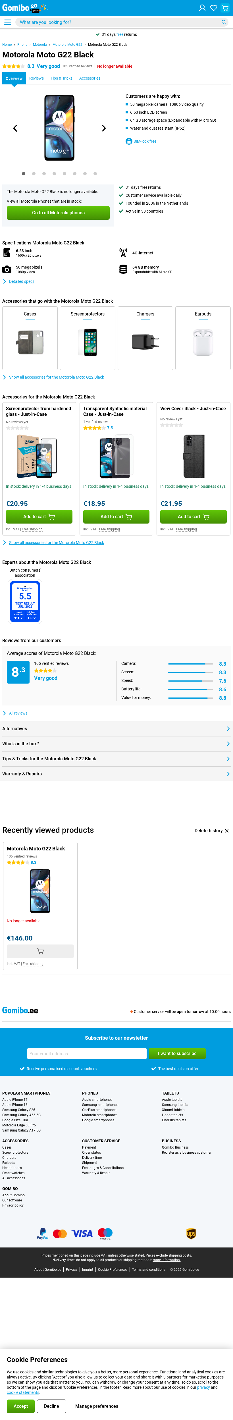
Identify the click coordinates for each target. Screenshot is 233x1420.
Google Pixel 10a (15, 1120)
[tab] (23, 173)
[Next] (103, 128)
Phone (22, 45)
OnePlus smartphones (99, 1110)
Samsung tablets (175, 1105)
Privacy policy (13, 1205)
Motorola (40, 45)
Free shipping (32, 529)
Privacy (71, 1270)
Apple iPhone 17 (15, 1100)
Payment (89, 1147)
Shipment (89, 1163)
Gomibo (10, 1188)
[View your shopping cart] (225, 8)
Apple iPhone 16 (15, 1105)
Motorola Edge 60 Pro (19, 1125)
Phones (90, 1093)
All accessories (13, 1178)
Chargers (9, 1158)
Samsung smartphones (100, 1105)
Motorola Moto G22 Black (107, 45)
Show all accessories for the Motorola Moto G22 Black (56, 377)
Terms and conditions (148, 1270)
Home (7, 45)
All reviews (18, 713)
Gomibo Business (175, 1147)
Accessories (15, 1141)
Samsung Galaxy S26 (18, 1110)
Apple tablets (172, 1100)
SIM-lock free (145, 141)
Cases (7, 1147)
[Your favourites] (213, 8)
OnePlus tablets (174, 1120)
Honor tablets (172, 1115)
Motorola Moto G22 (67, 45)
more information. (167, 1260)
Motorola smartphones (99, 1115)
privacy (203, 1387)
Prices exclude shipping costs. (169, 1255)
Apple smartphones (97, 1100)
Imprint (87, 1270)
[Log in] (202, 8)
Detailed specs (21, 281)
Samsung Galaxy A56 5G (21, 1115)
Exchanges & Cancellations (103, 1168)
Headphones (12, 1168)
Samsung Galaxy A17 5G (21, 1130)
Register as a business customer (186, 1153)
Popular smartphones (26, 1093)
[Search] (223, 22)
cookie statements (23, 1392)
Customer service (101, 1141)
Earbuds (8, 1163)
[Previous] (15, 128)
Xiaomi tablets (173, 1110)
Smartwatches (13, 1173)
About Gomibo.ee (47, 1270)
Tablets (170, 1093)
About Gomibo (13, 1195)
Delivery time (92, 1158)
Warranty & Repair (96, 1173)
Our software (12, 1200)
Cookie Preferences (112, 1270)
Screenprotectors (15, 1153)
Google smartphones (98, 1120)
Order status (91, 1153)
